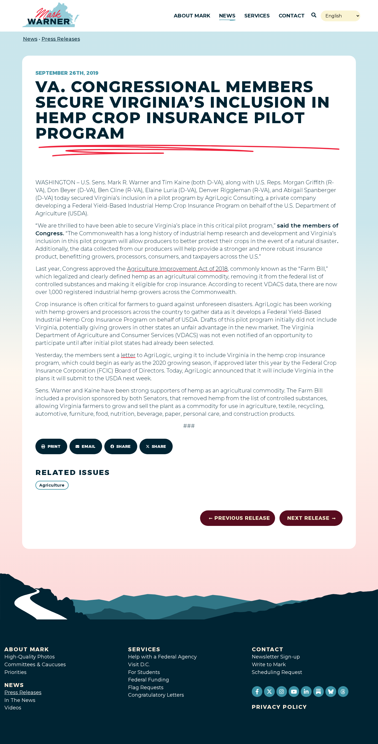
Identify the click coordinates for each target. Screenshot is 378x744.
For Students (144, 672)
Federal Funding (148, 680)
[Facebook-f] (257, 691)
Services (257, 16)
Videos (12, 708)
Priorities (15, 672)
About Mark (192, 16)
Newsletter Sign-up (276, 657)
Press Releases (61, 39)
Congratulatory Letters (156, 695)
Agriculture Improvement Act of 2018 (177, 268)
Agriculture (52, 485)
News (227, 16)
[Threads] (343, 691)
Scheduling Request (277, 672)
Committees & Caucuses (35, 665)
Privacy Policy (279, 707)
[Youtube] (294, 691)
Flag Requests (146, 687)
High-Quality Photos (29, 657)
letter (128, 355)
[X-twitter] (269, 691)
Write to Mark (269, 665)
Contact (292, 16)
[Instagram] (281, 691)
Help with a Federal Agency (162, 657)
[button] (51, 446)
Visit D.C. (139, 665)
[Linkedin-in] (306, 691)
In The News (19, 700)
